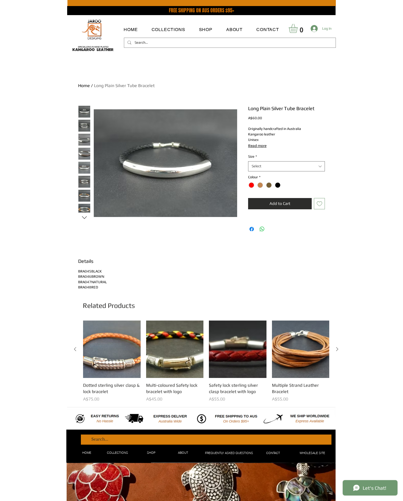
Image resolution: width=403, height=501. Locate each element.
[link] (298, 28)
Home (84, 85)
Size (252, 156)
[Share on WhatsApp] (262, 229)
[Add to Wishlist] (319, 203)
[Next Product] (337, 349)
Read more (257, 145)
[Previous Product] (75, 349)
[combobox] (286, 166)
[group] (206, 361)
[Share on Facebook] (251, 229)
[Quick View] (112, 349)
